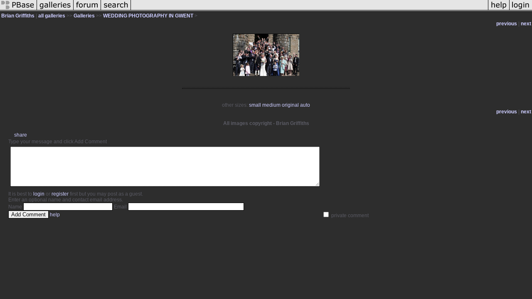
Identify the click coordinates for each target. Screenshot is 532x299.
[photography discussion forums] (87, 10)
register (60, 194)
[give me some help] (499, 10)
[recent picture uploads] (55, 10)
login (38, 194)
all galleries (51, 16)
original (290, 105)
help (55, 215)
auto (305, 105)
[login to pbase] (521, 10)
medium (271, 105)
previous (506, 24)
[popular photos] (309, 10)
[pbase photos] (18, 10)
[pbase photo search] (116, 10)
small (255, 105)
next (526, 24)
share (20, 135)
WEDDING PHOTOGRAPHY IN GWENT (148, 16)
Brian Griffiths (17, 16)
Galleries (84, 16)
